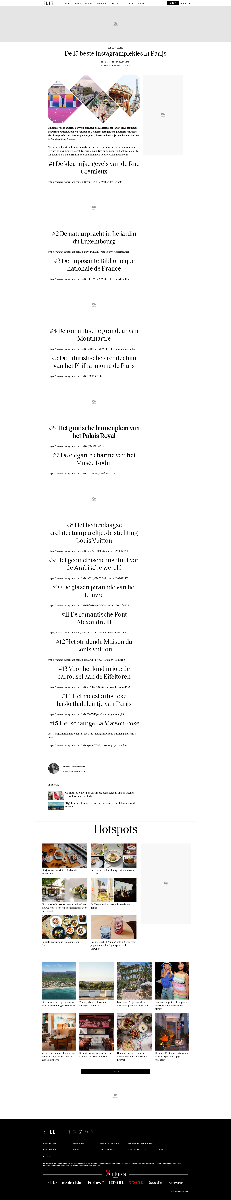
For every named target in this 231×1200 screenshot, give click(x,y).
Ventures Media (108, 1149)
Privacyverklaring (137, 1149)
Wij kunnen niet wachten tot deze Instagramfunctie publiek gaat (91, 733)
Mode (68, 3)
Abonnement (49, 1143)
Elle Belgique (50, 1149)
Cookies (47, 1156)
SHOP (173, 2)
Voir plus (115, 1071)
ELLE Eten (115, 3)
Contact (76, 1149)
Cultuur (88, 3)
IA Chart (161, 1149)
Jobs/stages (78, 1143)
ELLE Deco (129, 3)
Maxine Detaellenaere (118, 62)
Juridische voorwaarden (140, 1143)
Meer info (104, 1165)
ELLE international (109, 1143)
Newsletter (186, 3)
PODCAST (141, 3)
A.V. (158, 1143)
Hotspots (115, 830)
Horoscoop (102, 3)
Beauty (77, 3)
